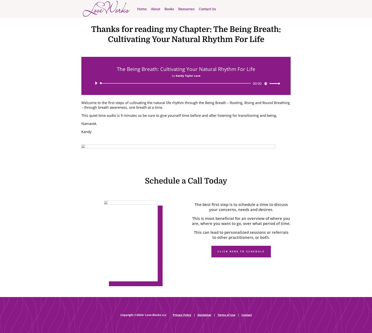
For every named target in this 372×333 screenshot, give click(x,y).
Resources (186, 9)
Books (169, 9)
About (155, 9)
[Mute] (266, 83)
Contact (246, 315)
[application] (186, 83)
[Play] (96, 83)
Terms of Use (226, 315)
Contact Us (207, 9)
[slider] (273, 83)
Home (142, 9)
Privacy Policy (182, 315)
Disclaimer (204, 315)
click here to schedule (241, 251)
